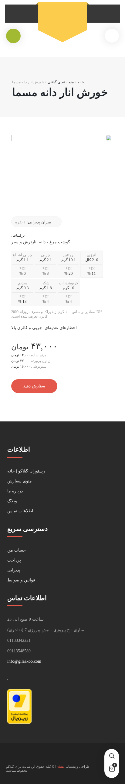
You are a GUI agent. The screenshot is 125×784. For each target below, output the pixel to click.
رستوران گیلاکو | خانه (26, 471)
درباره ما (15, 491)
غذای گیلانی (56, 82)
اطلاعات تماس (20, 511)
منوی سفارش (19, 481)
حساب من (16, 550)
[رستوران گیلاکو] (62, 18)
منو (71, 82)
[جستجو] (111, 756)
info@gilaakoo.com (24, 661)
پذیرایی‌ (13, 570)
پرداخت (14, 560)
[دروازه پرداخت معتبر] (19, 722)
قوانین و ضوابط (21, 580)
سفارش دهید (34, 386)
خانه (81, 82)
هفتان (60, 766)
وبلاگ (12, 501)
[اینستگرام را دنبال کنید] (11, 757)
